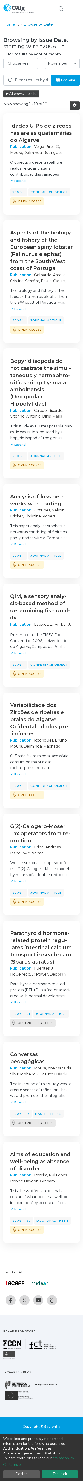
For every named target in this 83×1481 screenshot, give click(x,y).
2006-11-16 (21, 1113)
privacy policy (63, 1458)
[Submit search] (60, 8)
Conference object (49, 192)
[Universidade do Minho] (9, 1359)
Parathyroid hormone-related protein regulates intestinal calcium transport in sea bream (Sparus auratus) (41, 947)
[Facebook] (11, 1300)
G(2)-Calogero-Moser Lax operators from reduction (40, 833)
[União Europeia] (22, 1399)
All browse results (22, 94)
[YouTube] (38, 1300)
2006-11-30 (21, 1220)
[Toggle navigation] (74, 8)
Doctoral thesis (52, 1220)
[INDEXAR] (40, 1283)
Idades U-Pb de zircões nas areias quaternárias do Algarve (41, 133)
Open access (30, 201)
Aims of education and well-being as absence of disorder (40, 1161)
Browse (67, 80)
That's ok (60, 1474)
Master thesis (48, 1113)
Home (9, 24)
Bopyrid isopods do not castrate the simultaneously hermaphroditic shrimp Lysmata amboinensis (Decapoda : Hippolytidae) (40, 382)
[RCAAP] (52, 1300)
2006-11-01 (21, 1013)
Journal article (46, 320)
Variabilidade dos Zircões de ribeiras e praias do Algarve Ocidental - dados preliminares (40, 719)
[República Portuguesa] (33, 1388)
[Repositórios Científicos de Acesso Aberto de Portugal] (15, 1283)
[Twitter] (24, 1300)
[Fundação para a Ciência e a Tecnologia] (30, 1348)
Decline (21, 1474)
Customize (12, 1465)
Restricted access (35, 1023)
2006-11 (18, 192)
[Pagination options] (75, 105)
